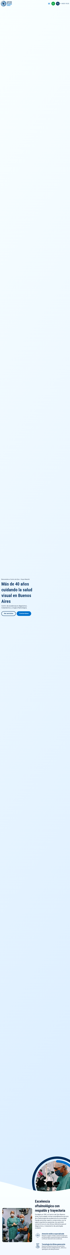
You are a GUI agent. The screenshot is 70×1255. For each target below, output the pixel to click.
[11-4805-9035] (58, 3)
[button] (48, 3)
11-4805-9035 (64, 3)
